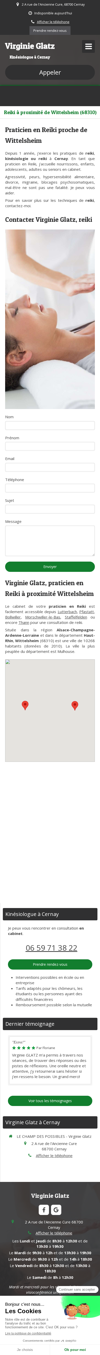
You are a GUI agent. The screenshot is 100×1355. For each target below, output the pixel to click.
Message (13, 521)
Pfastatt (86, 611)
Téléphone (14, 479)
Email (9, 458)
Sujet (9, 500)
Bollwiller (13, 617)
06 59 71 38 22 (51, 947)
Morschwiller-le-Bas (42, 617)
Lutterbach (67, 611)
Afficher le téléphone (53, 21)
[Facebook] (44, 1210)
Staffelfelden (76, 617)
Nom (9, 416)
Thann (23, 622)
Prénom (12, 437)
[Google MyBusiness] (56, 1210)
